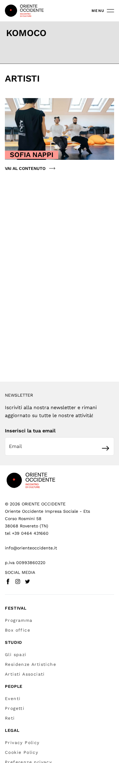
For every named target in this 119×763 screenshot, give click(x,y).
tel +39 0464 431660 (27, 533)
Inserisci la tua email (30, 431)
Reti (10, 718)
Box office (17, 630)
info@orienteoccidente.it (31, 547)
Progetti (14, 708)
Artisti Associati (25, 674)
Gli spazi (16, 654)
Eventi (12, 698)
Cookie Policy (21, 752)
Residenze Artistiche (30, 664)
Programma (19, 620)
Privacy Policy (22, 742)
